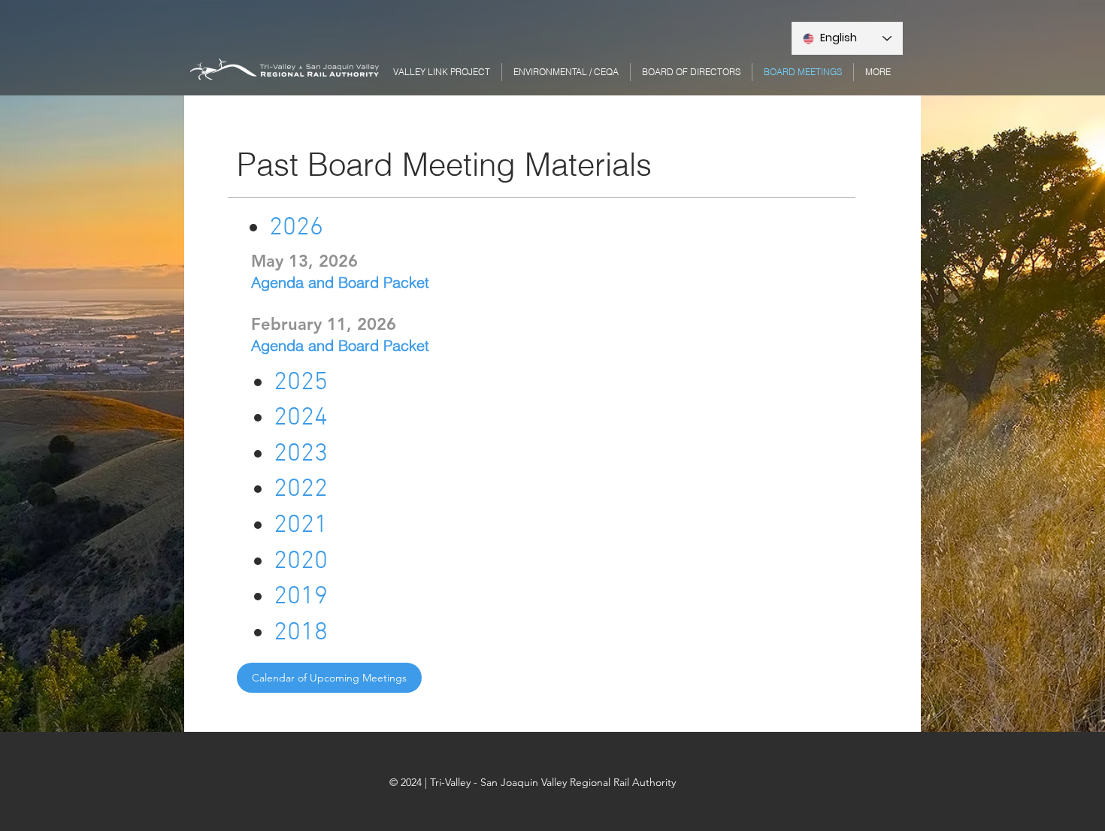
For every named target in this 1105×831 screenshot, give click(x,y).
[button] (878, 72)
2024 (301, 418)
